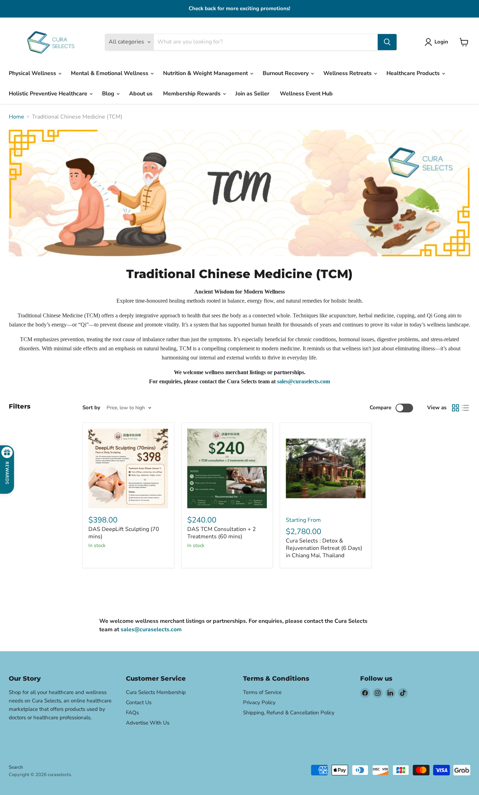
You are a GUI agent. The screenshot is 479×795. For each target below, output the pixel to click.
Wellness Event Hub (306, 93)
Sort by (91, 408)
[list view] (465, 408)
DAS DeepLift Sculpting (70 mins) (123, 532)
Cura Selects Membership (156, 692)
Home (16, 117)
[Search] (387, 42)
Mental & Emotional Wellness (110, 73)
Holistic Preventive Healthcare (49, 93)
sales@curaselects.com (303, 381)
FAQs (132, 712)
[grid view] (455, 408)
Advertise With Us (147, 722)
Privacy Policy (259, 702)
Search (16, 767)
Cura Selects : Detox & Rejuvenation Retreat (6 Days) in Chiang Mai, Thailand (324, 548)
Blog (109, 93)
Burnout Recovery (286, 73)
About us (141, 93)
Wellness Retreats (348, 73)
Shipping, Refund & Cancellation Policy (289, 712)
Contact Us (138, 702)
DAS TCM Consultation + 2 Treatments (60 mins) (221, 532)
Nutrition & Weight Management (206, 73)
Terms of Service (262, 692)
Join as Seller (252, 93)
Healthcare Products (413, 73)
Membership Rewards (192, 93)
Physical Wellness (33, 73)
